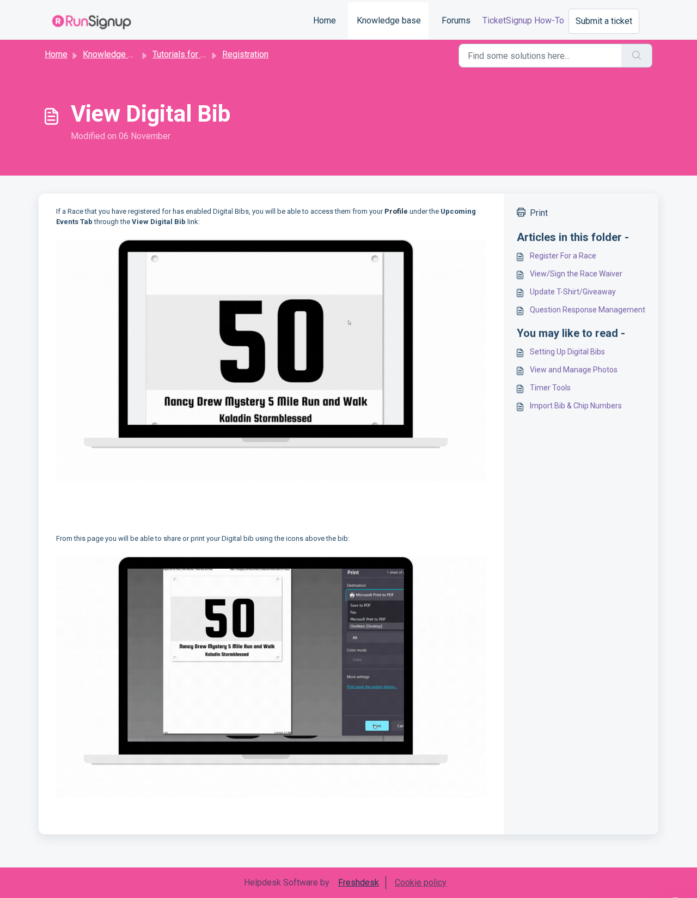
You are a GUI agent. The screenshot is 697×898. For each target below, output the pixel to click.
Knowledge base (389, 20)
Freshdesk (358, 882)
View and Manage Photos (573, 369)
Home (324, 20)
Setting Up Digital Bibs (567, 351)
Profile (396, 211)
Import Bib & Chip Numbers (576, 405)
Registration (245, 54)
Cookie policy (421, 882)
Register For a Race (563, 255)
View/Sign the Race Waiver (576, 273)
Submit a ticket (604, 21)
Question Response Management (587, 309)
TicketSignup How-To (523, 20)
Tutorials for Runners (191, 54)
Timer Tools (550, 387)
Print (539, 213)
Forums (456, 20)
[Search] (636, 56)
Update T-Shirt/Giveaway (573, 291)
